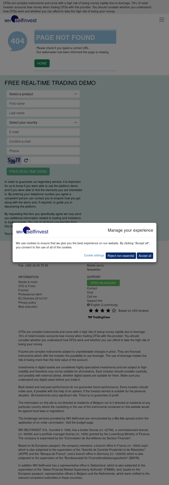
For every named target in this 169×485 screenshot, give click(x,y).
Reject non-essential (121, 256)
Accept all (145, 256)
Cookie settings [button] (94, 255)
